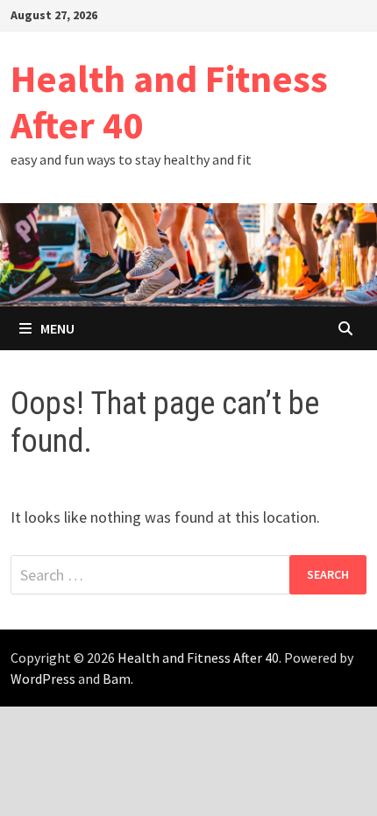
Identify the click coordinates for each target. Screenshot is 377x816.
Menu (57, 328)
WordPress (43, 678)
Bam (117, 678)
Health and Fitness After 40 (169, 101)
